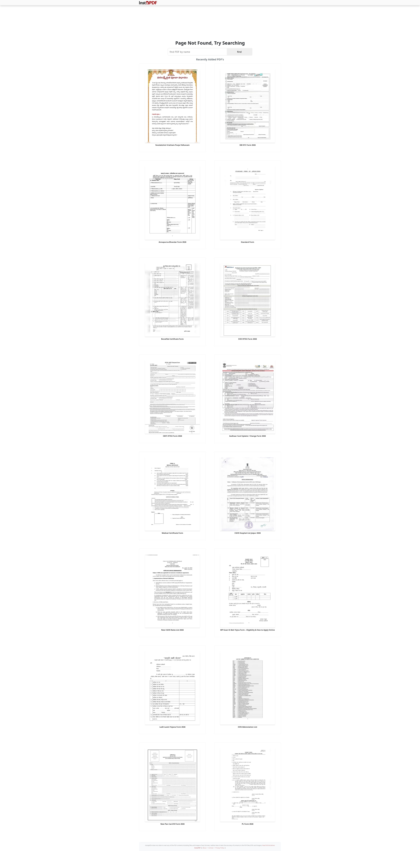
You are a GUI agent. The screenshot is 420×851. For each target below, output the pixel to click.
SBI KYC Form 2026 (248, 145)
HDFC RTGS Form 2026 (172, 436)
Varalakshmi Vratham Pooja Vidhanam (172, 145)
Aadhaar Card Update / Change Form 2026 (247, 436)
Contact (211, 848)
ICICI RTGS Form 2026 (247, 339)
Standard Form (247, 242)
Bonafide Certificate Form (172, 339)
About (204, 848)
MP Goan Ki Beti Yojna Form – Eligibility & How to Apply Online (247, 630)
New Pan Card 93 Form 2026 (172, 824)
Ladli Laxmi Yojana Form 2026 (172, 727)
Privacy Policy (219, 848)
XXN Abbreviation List (247, 727)
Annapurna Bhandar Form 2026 (172, 242)
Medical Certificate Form (172, 533)
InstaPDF (197, 848)
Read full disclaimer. (268, 845)
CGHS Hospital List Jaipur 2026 (247, 533)
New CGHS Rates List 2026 (172, 630)
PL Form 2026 (247, 824)
